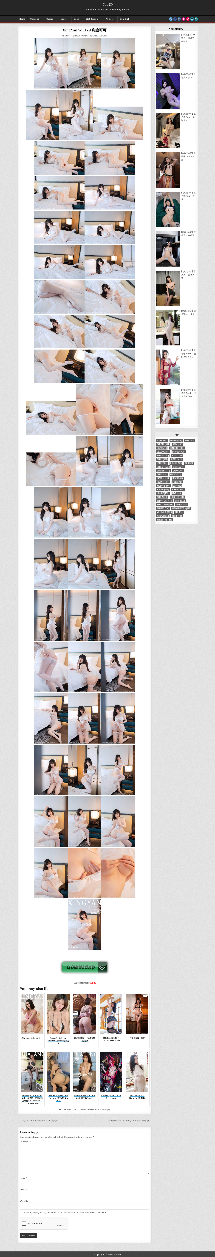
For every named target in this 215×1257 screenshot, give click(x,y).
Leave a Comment (81, 36)
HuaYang (163, 481)
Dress (162, 474)
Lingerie (91, 1109)
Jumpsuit (163, 485)
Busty (76, 1109)
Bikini (162, 448)
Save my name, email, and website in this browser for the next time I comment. (65, 1212)
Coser (64, 19)
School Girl (164, 500)
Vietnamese (164, 512)
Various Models (181, 508)
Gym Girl (124, 19)
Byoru (162, 463)
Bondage (163, 455)
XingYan (103, 35)
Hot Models (92, 19)
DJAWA (178, 470)
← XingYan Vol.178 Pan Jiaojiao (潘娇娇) (38, 1120)
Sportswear (165, 504)
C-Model (176, 463)
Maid (176, 493)
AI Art (109, 19)
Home (22, 19)
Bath (189, 440)
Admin (67, 36)
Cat (189, 463)
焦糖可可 (106, 1109)
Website (24, 1201)
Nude (162, 497)
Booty (70, 1109)
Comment (25, 1141)
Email (23, 1189)
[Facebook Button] (175, 19)
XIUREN (177, 515)
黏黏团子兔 (164, 519)
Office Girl (177, 497)
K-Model (163, 489)
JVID (177, 485)
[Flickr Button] (183, 19)
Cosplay (163, 470)
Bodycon (178, 451)
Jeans (177, 481)
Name (23, 1178)
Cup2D (107, 5)
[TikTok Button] (188, 19)
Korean (178, 489)
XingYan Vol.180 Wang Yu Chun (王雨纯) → (130, 1120)
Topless (163, 508)
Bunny (162, 459)
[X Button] (171, 19)
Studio (49, 19)
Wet (179, 512)
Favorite (163, 478)
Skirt (180, 500)
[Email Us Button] (192, 19)
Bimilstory (177, 448)
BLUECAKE (163, 451)
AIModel (176, 440)
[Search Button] (196, 19)
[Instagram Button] (179, 19)
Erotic (175, 474)
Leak (76, 19)
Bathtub (163, 444)
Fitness (178, 478)
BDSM (177, 444)
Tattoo (181, 504)
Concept (34, 19)
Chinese (96, 35)
